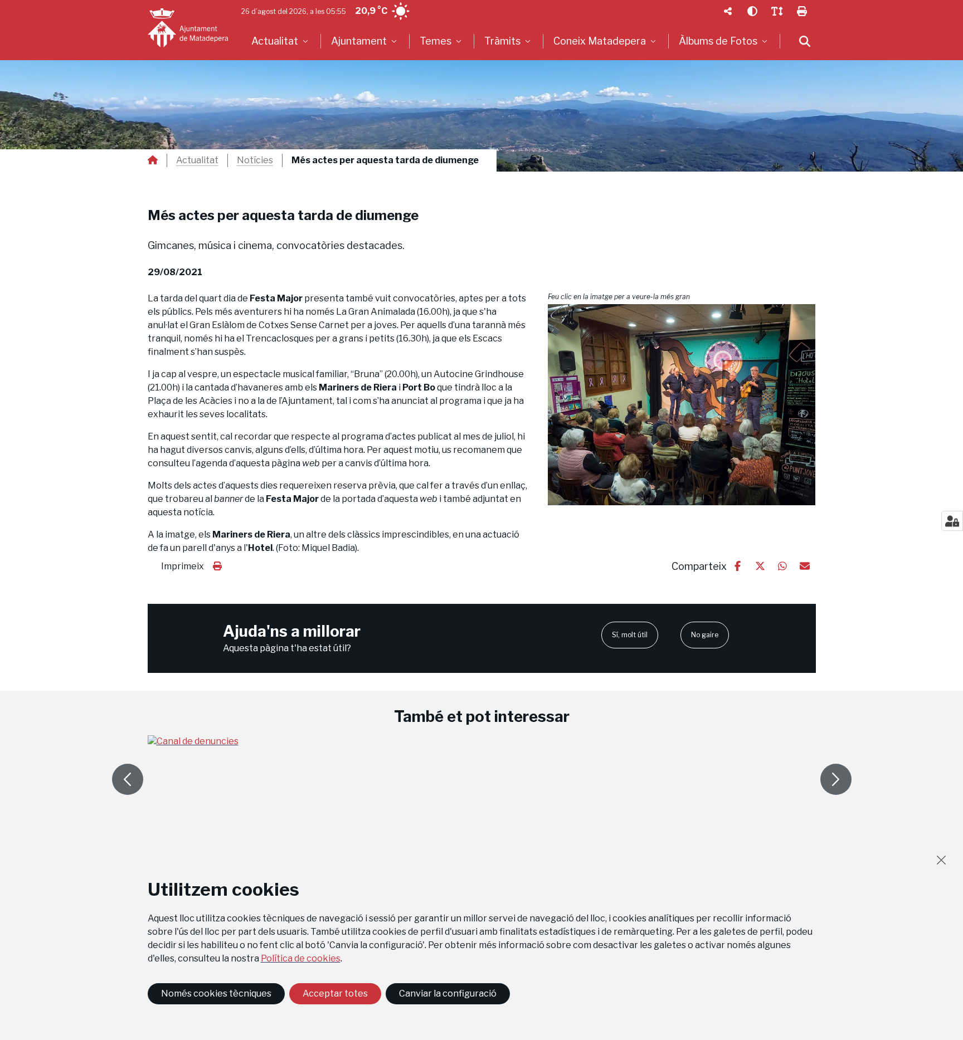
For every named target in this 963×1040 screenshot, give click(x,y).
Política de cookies (301, 958)
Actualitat (197, 160)
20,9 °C (371, 11)
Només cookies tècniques (216, 993)
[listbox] (281, 41)
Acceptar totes (335, 993)
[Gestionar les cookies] (952, 521)
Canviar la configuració (448, 993)
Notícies (255, 160)
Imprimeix (182, 566)
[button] (682, 404)
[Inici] (188, 27)
